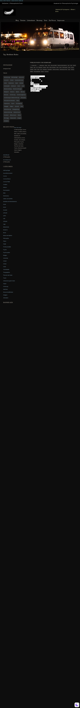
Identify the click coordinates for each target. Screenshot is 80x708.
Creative (5, 184)
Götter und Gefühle (54, 65)
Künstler (74, 65)
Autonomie (21, 77)
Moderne (44, 67)
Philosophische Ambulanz (9, 100)
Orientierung (12, 94)
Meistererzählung (7, 88)
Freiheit (11, 80)
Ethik (49, 65)
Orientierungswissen (21, 94)
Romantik (17, 106)
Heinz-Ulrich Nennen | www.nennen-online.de (11, 0)
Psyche (69, 67)
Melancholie (40, 67)
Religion (72, 67)
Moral (48, 67)
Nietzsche (6, 94)
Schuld (35, 69)
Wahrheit (31, 71)
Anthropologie (41, 65)
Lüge (4, 224)
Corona (5, 176)
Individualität (6, 86)
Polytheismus (7, 103)
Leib (37, 67)
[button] (77, 704)
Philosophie (23, 97)
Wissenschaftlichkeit (37, 71)
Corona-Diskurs (7, 179)
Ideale (16, 83)
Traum (4, 278)
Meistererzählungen (17, 88)
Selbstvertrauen (17, 112)
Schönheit (31, 69)
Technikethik (45, 69)
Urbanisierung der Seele (63, 69)
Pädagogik (6, 106)
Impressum (60, 20)
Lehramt (31, 67)
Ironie (69, 65)
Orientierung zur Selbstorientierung (11, 97)
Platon (57, 67)
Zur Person (52, 20)
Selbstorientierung (8, 112)
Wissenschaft (13, 118)
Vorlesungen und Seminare (40, 62)
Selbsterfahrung (7, 109)
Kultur (19, 86)
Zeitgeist (42, 71)
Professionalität (64, 67)
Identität (21, 83)
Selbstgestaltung (15, 109)
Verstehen (6, 115)
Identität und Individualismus (62, 65)
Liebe (23, 86)
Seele (41, 69)
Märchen (23, 91)
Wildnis (19, 115)
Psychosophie (6, 252)
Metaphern (6, 91)
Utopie (69, 69)
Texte (45, 20)
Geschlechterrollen (19, 80)
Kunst (71, 65)
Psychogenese (19, 103)
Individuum (13, 86)
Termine (22, 20)
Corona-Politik (6, 181)
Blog (17, 20)
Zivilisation (46, 71)
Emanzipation (6, 190)
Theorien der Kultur (56, 69)
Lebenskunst (31, 20)
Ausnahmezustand (7, 173)
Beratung (39, 20)
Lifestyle (5, 221)
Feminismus (6, 196)
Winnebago (6, 118)
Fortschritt (6, 80)
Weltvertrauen (13, 115)
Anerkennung (7, 77)
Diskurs (46, 65)
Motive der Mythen (53, 67)
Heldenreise (11, 83)
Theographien (50, 69)
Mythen (17, 91)
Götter (5, 83)
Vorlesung (72, 69)
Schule (38, 69)
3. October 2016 (33, 65)
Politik (60, 67)
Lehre (34, 67)
